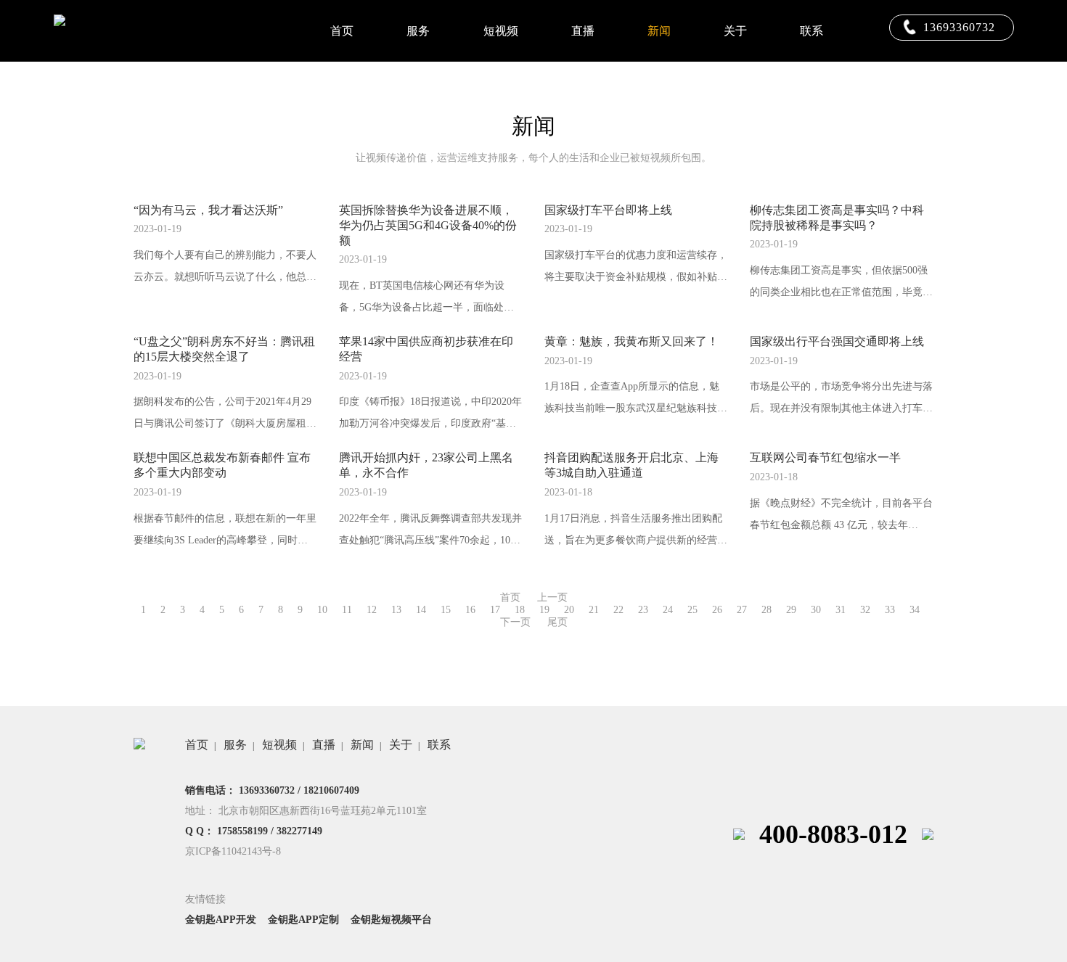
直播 (582, 31)
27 (742, 609)
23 (643, 609)
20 (569, 609)
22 (618, 609)
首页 (341, 31)
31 (840, 609)
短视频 (500, 31)
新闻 (659, 31)
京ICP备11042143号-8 (233, 851)
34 (914, 609)
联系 (811, 31)
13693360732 (959, 27)
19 (544, 609)
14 (421, 609)
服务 (418, 31)
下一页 (515, 622)
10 (322, 609)
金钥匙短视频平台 (391, 919)
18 (520, 609)
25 (692, 609)
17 (495, 609)
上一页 (552, 597)
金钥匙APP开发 (220, 919)
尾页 (557, 622)
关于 (735, 31)
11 (347, 609)
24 (668, 609)
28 (766, 609)
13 (396, 609)
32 (865, 609)
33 (890, 609)
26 (717, 609)
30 (816, 609)
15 (446, 609)
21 (594, 609)
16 (470, 609)
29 (791, 609)
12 (372, 609)
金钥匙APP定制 (303, 919)
